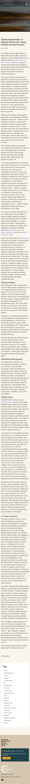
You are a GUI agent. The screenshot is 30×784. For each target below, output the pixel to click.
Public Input (7, 710)
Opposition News (8, 703)
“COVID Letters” (6, 402)
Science (6, 723)
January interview (16, 292)
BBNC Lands (18, 776)
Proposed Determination (10, 708)
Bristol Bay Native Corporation (8, 776)
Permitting (7, 656)
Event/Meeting (8, 685)
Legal (5, 695)
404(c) (5, 670)
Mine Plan (6, 700)
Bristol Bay (4, 739)
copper (6, 675)
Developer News (8, 680)
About (3, 745)
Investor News (8, 690)
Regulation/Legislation (9, 718)
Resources (4, 744)
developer (6, 678)
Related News (7, 720)
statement (25, 238)
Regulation (6, 715)
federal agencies (7, 232)
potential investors (14, 230)
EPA (5, 683)
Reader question (8, 713)
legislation (6, 698)
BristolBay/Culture (8, 673)
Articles (3, 742)
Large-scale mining (9, 693)
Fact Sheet (7, 688)
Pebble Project (5, 741)
